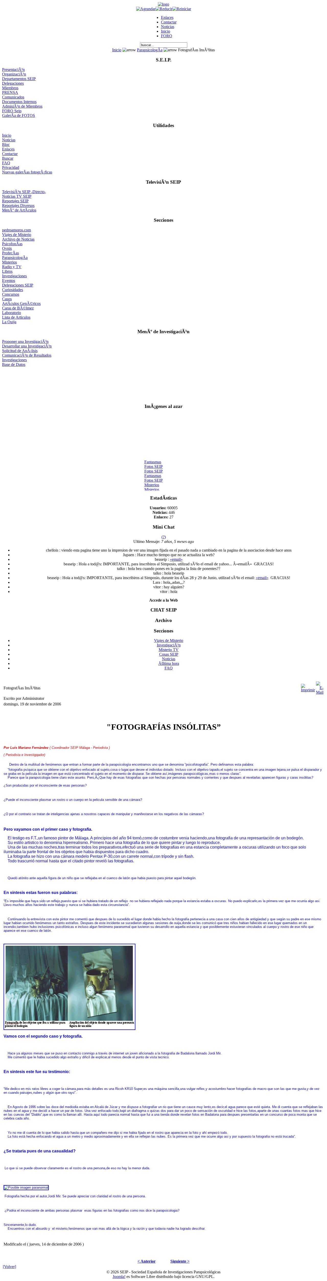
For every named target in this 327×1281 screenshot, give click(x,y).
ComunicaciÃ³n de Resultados (26, 355)
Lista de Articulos (16, 317)
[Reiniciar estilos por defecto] (181, 9)
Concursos (10, 294)
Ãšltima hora (168, 663)
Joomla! (119, 1276)
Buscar (7, 158)
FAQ (6, 163)
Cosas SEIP (168, 654)
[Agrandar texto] (146, 9)
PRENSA (10, 92)
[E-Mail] (319, 687)
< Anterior (146, 1261)
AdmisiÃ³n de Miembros (22, 106)
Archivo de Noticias (18, 239)
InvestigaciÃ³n (169, 645)
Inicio (165, 31)
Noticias (167, 26)
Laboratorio (11, 312)
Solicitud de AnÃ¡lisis (20, 351)
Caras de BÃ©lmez (18, 308)
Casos (7, 299)
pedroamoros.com (16, 230)
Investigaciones (14, 276)
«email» (176, 559)
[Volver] (9, 1266)
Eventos (8, 280)
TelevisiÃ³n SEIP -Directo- (24, 192)
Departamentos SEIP (19, 79)
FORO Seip (11, 111)
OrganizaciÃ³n (14, 74)
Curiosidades (12, 290)
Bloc (6, 144)
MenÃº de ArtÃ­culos (19, 210)
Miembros (10, 88)
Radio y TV (11, 267)
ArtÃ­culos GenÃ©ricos (21, 303)
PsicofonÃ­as (12, 244)
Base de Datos (13, 364)
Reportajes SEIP (15, 201)
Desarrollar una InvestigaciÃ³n (27, 346)
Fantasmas (152, 459)
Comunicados (13, 97)
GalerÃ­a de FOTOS (18, 115)
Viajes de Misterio (16, 234)
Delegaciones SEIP (17, 285)
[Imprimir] (308, 687)
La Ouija (9, 322)
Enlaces (167, 17)
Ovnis (7, 248)
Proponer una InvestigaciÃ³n (25, 341)
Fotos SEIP (153, 463)
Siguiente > (180, 1261)
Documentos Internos (19, 102)
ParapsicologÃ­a (149, 50)
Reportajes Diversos (18, 205)
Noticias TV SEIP (16, 196)
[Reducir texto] (164, 9)
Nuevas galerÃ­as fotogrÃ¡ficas (27, 172)
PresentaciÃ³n (13, 69)
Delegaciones (13, 83)
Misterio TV (169, 650)
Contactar (169, 22)
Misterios (9, 262)
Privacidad (10, 167)
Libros (7, 271)
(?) (163, 537)
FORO (166, 36)
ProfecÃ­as (10, 253)
